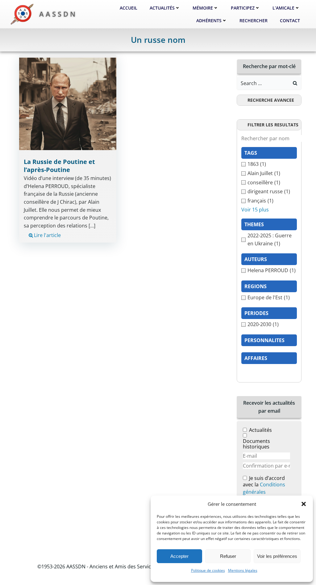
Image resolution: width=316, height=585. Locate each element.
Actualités (162, 8)
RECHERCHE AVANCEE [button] (270, 100)
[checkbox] (269, 164)
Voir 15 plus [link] (255, 209)
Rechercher (253, 20)
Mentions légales (242, 570)
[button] (304, 504)
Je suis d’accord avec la (264, 485)
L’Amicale (283, 8)
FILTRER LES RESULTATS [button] (272, 125)
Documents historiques (256, 443)
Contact (290, 20)
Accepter (179, 556)
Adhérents (209, 20)
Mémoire (203, 8)
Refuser (228, 556)
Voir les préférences (277, 556)
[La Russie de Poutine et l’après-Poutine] (67, 103)
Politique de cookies (208, 570)
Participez (243, 8)
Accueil (128, 8)
